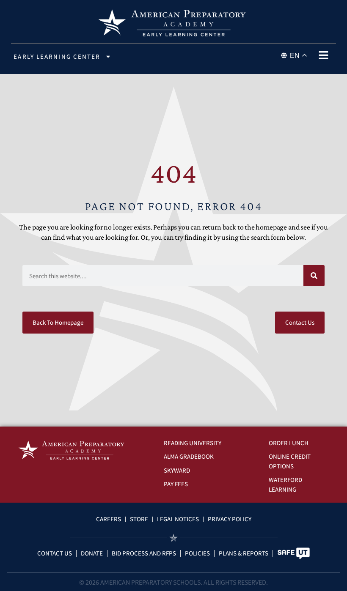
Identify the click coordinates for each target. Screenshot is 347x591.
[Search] (314, 275)
